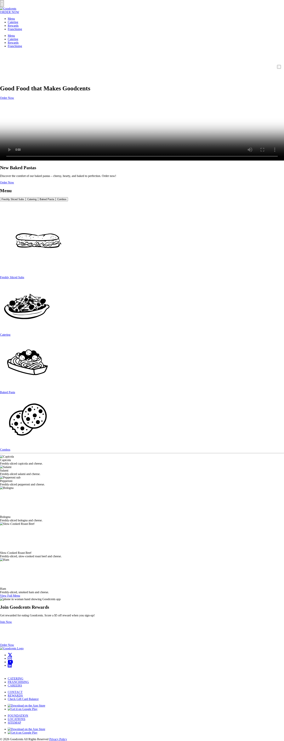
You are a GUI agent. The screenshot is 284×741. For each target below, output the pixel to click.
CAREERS (15, 685)
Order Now (7, 97)
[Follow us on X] (10, 655)
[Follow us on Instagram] (10, 658)
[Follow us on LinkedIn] (10, 665)
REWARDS (15, 695)
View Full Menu (10, 595)
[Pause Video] (279, 67)
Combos (61, 199)
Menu (11, 18)
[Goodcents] (8, 8)
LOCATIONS (16, 719)
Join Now (6, 622)
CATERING (15, 678)
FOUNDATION (18, 715)
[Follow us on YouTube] (10, 662)
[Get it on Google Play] (22, 709)
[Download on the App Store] (26, 705)
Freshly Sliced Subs (13, 199)
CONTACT (15, 692)
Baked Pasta (47, 199)
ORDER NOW (9, 12)
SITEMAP (14, 722)
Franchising (15, 29)
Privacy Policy (58, 739)
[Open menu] (2, 3)
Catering (13, 22)
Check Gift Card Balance (23, 699)
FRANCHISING (18, 682)
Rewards (13, 25)
